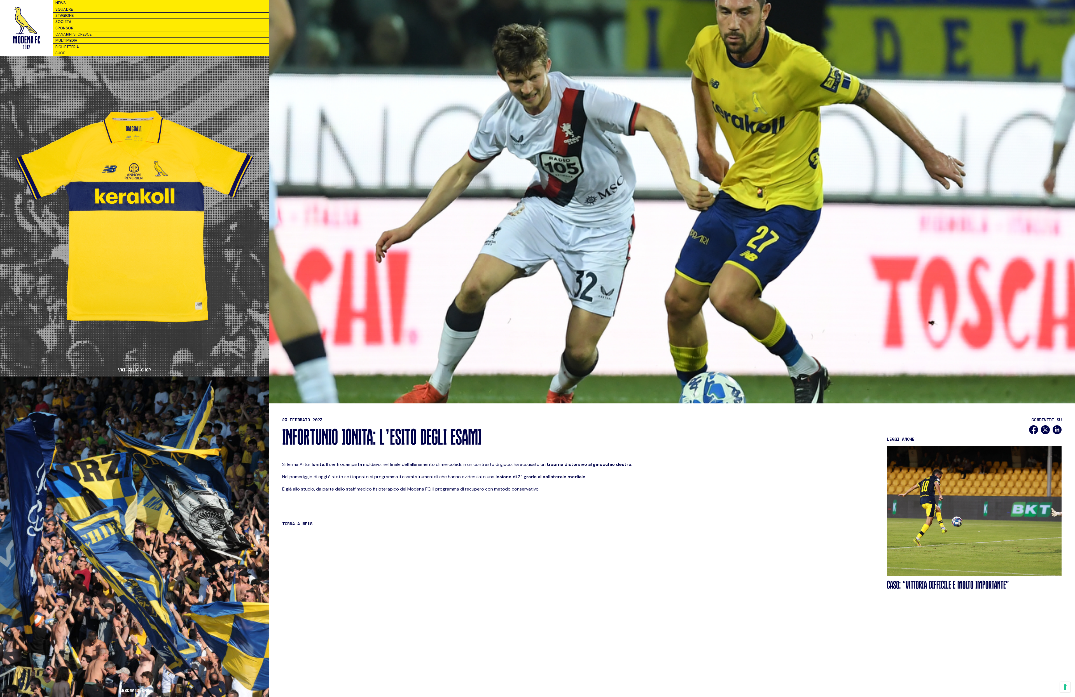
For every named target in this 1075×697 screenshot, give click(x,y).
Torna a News (297, 524)
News (60, 3)
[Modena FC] (26, 28)
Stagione (64, 15)
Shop (60, 53)
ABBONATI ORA (134, 690)
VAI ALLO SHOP (134, 370)
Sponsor (64, 28)
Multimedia (66, 40)
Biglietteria (67, 47)
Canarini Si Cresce (73, 34)
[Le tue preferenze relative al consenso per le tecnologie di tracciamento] (1065, 687)
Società (63, 21)
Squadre (64, 9)
